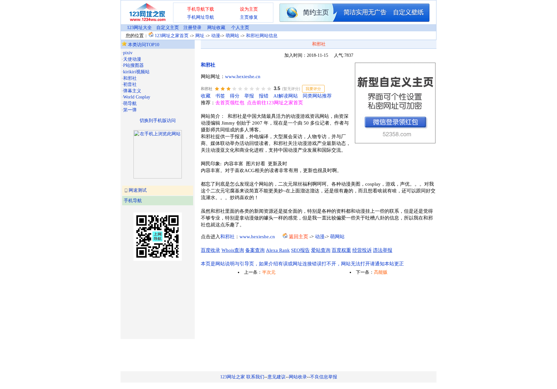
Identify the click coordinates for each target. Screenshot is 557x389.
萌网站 (232, 35)
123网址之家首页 (172, 35)
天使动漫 (132, 59)
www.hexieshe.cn (242, 76)
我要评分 (313, 89)
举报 (249, 95)
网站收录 (298, 376)
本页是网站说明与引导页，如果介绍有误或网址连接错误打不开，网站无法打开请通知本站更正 (302, 263)
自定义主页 (167, 27)
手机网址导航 (200, 17)
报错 (264, 95)
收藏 (205, 95)
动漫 (215, 35)
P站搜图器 (133, 65)
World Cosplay (136, 97)
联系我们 (255, 376)
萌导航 (130, 103)
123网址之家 (232, 376)
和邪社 (130, 78)
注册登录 (192, 27)
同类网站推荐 (317, 95)
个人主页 (240, 27)
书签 (220, 95)
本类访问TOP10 (143, 44)
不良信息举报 (323, 376)
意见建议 (277, 376)
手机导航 (133, 200)
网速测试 (138, 190)
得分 (234, 95)
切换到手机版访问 (158, 120)
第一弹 (130, 109)
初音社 (130, 84)
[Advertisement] (154, 299)
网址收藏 (216, 27)
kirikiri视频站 (136, 71)
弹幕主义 (132, 90)
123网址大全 (139, 27)
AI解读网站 (285, 95)
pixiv (127, 52)
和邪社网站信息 (262, 35)
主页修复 (249, 17)
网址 (199, 35)
